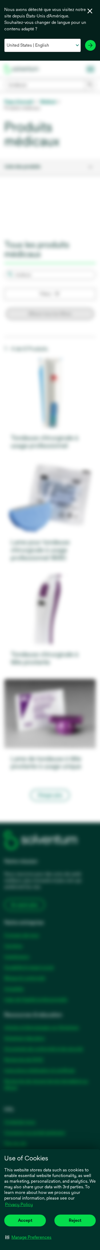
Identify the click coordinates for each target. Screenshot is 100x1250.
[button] (28, 1237)
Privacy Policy (19, 1205)
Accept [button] (25, 1220)
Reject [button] (75, 1220)
